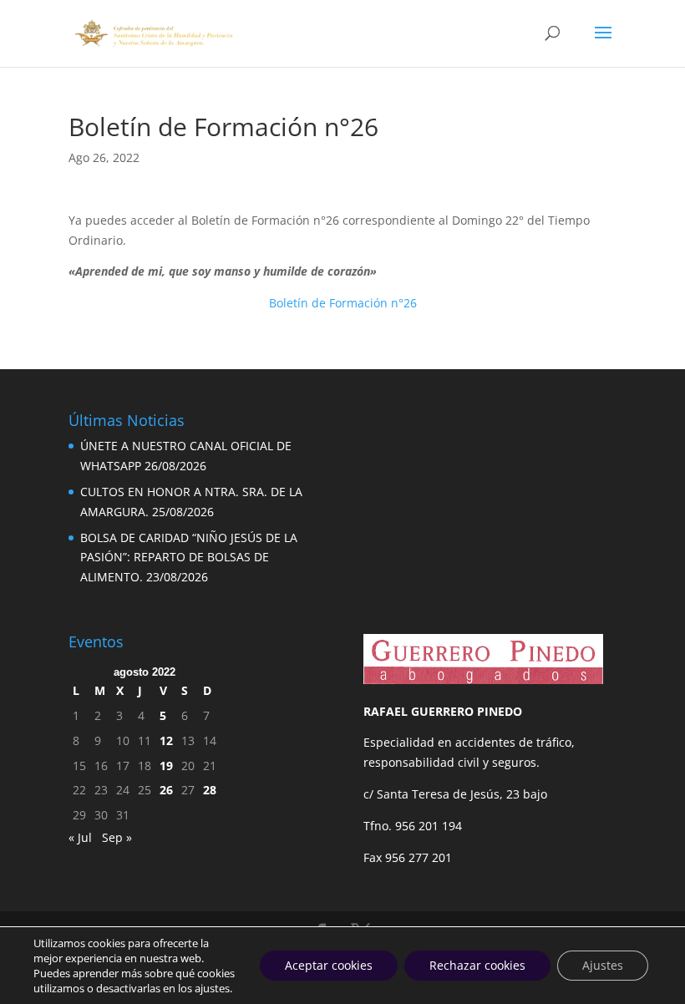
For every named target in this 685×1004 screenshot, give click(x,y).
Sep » (117, 837)
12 (166, 740)
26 (166, 790)
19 (166, 765)
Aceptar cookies (329, 965)
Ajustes (602, 965)
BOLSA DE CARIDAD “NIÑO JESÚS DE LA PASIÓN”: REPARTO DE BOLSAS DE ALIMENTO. (188, 558)
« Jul (80, 837)
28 (209, 790)
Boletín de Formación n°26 (343, 303)
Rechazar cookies (477, 965)
